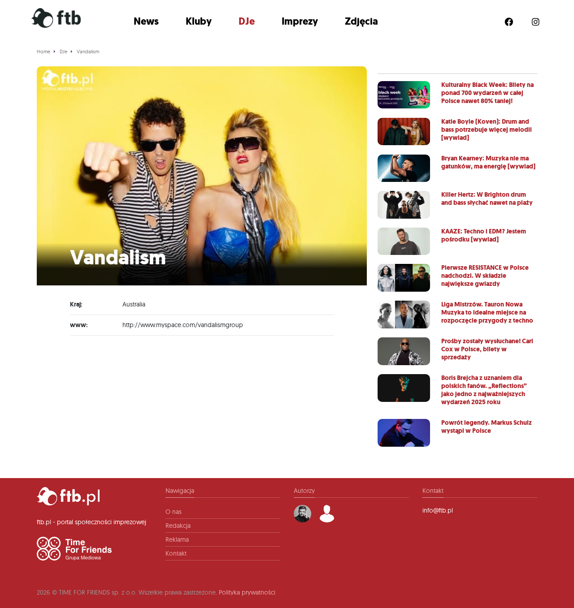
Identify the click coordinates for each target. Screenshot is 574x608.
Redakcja (178, 526)
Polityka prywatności (247, 592)
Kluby (199, 21)
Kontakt (176, 553)
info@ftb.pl (437, 510)
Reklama (177, 539)
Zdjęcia (361, 21)
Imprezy (300, 21)
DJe (247, 21)
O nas (173, 512)
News (146, 21)
